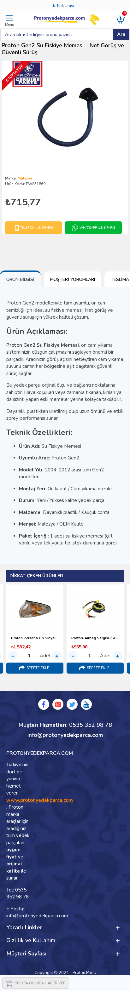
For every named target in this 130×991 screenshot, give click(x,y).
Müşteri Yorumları (72, 279)
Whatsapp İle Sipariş (97, 227)
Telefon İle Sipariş (36, 227)
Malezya (25, 178)
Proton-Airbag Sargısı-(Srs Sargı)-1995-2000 (95, 638)
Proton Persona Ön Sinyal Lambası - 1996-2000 (35, 638)
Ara (121, 34)
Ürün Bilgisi (20, 279)
